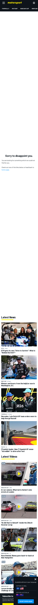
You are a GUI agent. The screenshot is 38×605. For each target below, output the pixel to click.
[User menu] (34, 3)
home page (5, 170)
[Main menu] (3, 2)
